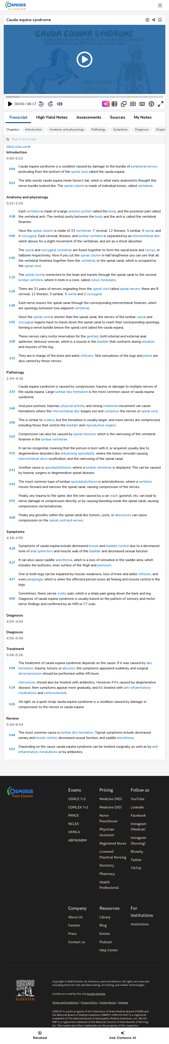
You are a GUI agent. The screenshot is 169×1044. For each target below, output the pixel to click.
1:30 (12, 291)
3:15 (12, 453)
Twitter (136, 860)
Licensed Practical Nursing (112, 854)
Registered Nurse (112, 843)
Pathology (99, 129)
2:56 (12, 422)
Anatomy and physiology (67, 129)
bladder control (117, 545)
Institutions (140, 924)
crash (114, 495)
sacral (149, 230)
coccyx (150, 250)
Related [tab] (40, 1037)
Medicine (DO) (110, 807)
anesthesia (64, 560)
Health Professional (109, 885)
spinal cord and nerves (66, 520)
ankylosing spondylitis (77, 453)
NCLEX (73, 823)
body (112, 211)
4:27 (12, 562)
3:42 (12, 484)
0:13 (12, 183)
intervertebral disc (146, 236)
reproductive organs (100, 425)
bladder (103, 341)
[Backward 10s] (41, 104)
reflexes (87, 355)
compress (111, 411)
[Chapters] (114, 104)
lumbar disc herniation (71, 391)
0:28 (12, 216)
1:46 (12, 305)
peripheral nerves (144, 166)
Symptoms (120, 129)
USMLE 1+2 (77, 799)
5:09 (12, 668)
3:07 (12, 437)
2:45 (12, 408)
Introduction (33, 129)
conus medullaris (103, 280)
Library (104, 917)
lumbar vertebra (91, 236)
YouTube (137, 799)
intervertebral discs (33, 458)
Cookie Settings (96, 993)
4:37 (12, 579)
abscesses (123, 515)
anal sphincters (41, 551)
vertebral (88, 260)
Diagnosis (142, 129)
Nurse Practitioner (108, 818)
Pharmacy (107, 873)
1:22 (12, 277)
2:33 (12, 392)
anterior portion (80, 211)
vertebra (33, 211)
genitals (93, 336)
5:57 (12, 749)
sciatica (49, 420)
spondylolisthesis (58, 467)
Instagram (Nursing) (138, 840)
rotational (110, 405)
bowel (94, 545)
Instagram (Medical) (138, 826)
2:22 (12, 358)
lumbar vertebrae (54, 439)
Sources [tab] (117, 117)
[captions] (133, 104)
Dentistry (106, 865)
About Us (75, 917)
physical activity (72, 405)
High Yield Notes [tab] (52, 117)
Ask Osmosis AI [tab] (122, 1037)
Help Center (108, 950)
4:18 (12, 548)
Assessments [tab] (88, 117)
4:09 (12, 518)
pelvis (147, 355)
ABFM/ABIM (77, 840)
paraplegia (35, 579)
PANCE (73, 815)
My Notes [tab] (143, 117)
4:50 (12, 599)
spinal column (74, 185)
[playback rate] (151, 104)
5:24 (12, 687)
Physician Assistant (106, 832)
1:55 (12, 322)
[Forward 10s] (50, 104)
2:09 (12, 341)
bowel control (46, 737)
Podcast (105, 942)
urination (148, 341)
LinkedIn (137, 807)
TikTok (136, 868)
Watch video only (17, 146)
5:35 (12, 704)
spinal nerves (130, 288)
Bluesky (137, 851)
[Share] (153, 19)
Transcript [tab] (18, 117)
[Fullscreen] (160, 104)
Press (72, 933)
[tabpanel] (84, 441)
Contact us (76, 942)
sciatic (62, 593)
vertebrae (145, 185)
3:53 (12, 501)
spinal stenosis (84, 434)
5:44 (12, 735)
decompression (30, 673)
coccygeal (29, 236)
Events (104, 933)
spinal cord (79, 171)
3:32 (12, 470)
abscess (68, 668)
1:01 (12, 258)
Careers (74, 925)
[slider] (77, 104)
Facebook (138, 815)
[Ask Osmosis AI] (106, 104)
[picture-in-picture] (123, 104)
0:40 (12, 236)
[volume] (59, 104)
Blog (103, 925)
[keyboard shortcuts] (142, 104)
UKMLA (74, 832)
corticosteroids (55, 692)
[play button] (10, 104)
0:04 (12, 169)
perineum (104, 565)
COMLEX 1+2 (78, 807)
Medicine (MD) (110, 799)
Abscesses (27, 682)
